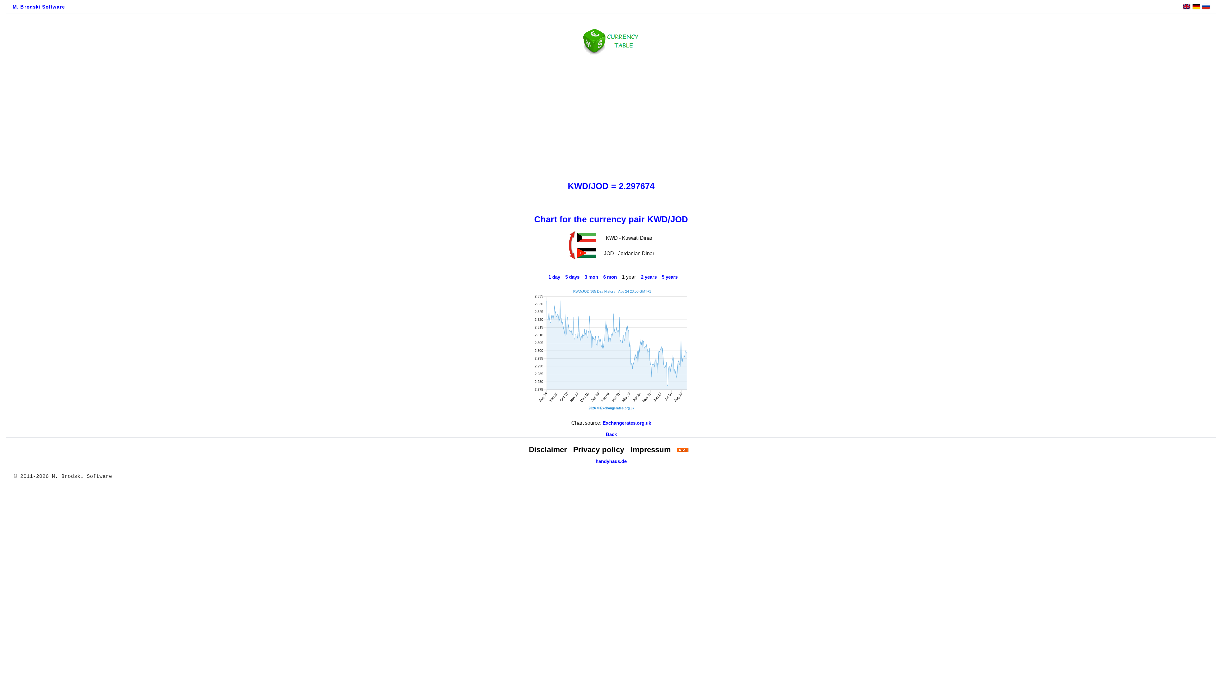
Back (611, 434)
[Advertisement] (611, 116)
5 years (670, 277)
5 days (572, 277)
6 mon (610, 277)
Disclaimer (548, 449)
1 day (554, 277)
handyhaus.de (611, 461)
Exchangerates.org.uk (627, 423)
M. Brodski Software (39, 7)
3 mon (591, 277)
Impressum (650, 449)
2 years (649, 277)
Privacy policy (598, 449)
